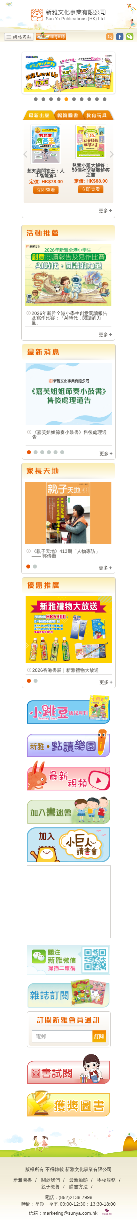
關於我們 (50, 1180)
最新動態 (78, 1180)
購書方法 (78, 1186)
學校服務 (106, 1180)
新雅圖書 (22, 1180)
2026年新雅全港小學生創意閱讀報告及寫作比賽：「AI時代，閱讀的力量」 (69, 318)
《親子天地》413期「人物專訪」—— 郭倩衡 (66, 554)
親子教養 (50, 1186)
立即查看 (46, 190)
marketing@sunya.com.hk (70, 1213)
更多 (103, 210)
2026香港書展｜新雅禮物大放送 (65, 670)
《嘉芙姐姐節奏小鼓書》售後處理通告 (69, 435)
